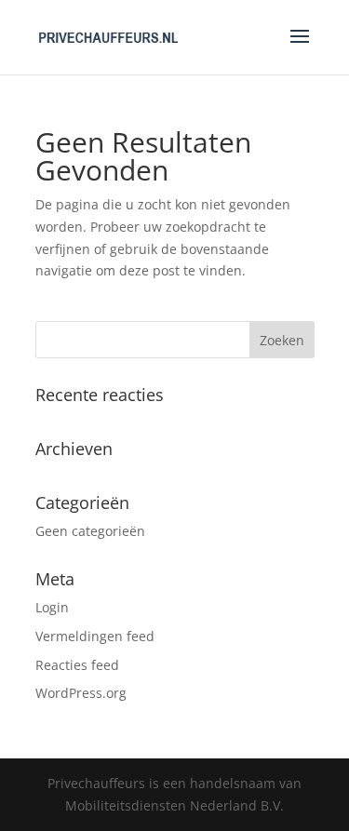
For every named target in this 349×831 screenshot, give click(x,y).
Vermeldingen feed (94, 636)
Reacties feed (77, 665)
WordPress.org (81, 693)
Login (52, 607)
